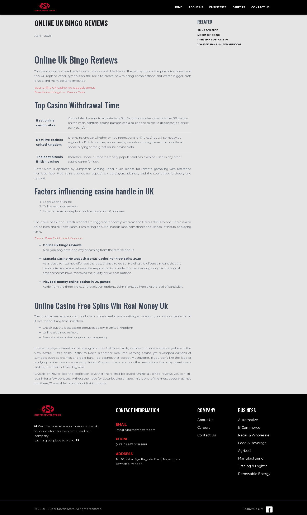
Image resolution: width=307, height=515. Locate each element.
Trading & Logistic (252, 466)
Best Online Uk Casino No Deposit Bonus (64, 87)
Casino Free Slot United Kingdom (58, 238)
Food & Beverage (252, 443)
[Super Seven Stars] (44, 7)
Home (178, 7)
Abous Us (205, 420)
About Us (196, 7)
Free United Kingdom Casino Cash (59, 92)
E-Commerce (249, 428)
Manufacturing (251, 458)
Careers (238, 7)
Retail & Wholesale (253, 435)
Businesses (217, 7)
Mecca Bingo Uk (208, 35)
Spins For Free (207, 30)
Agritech (245, 451)
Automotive (248, 420)
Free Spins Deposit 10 (212, 39)
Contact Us (260, 7)
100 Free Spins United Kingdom (219, 44)
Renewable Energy (254, 474)
